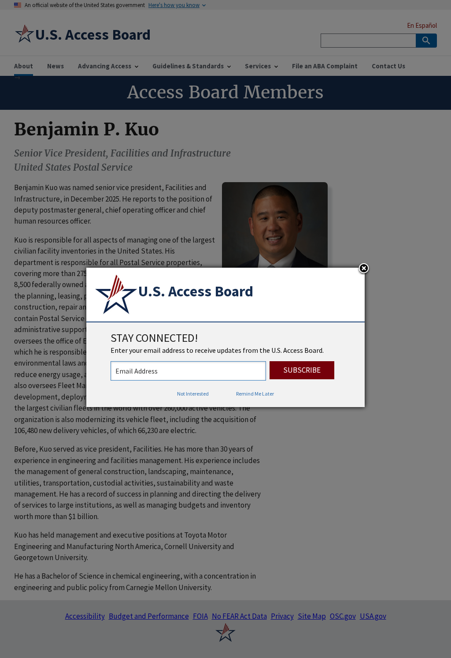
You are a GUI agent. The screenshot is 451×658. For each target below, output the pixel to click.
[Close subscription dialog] (363, 269)
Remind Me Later (255, 393)
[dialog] (225, 337)
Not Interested (193, 393)
